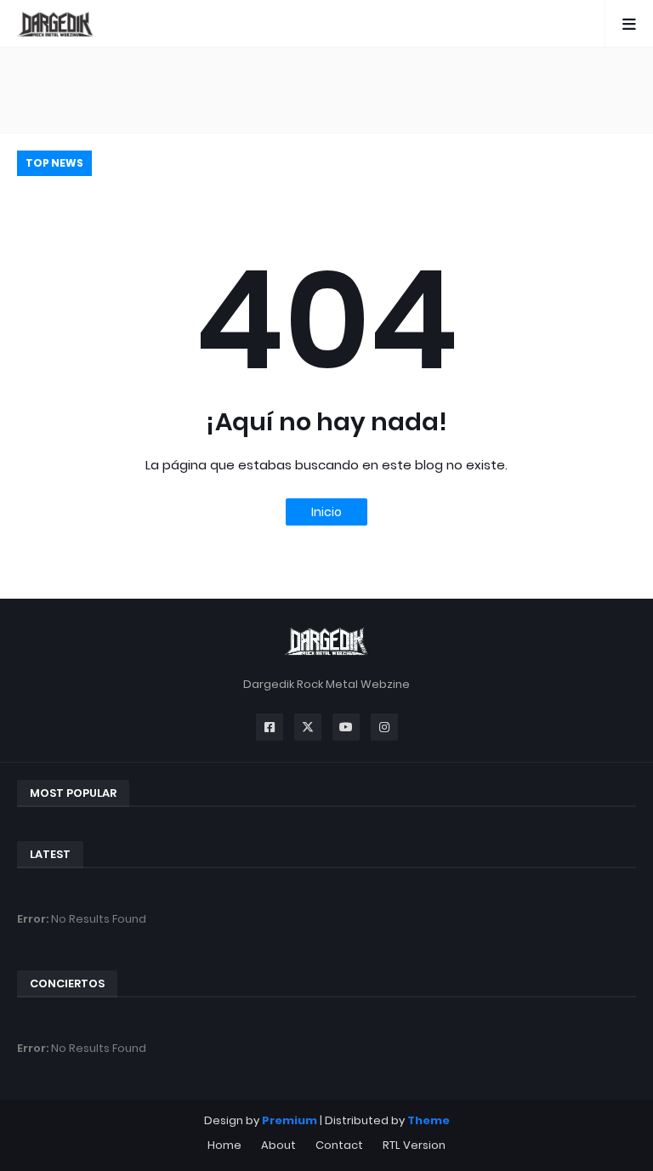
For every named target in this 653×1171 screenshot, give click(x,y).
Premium (289, 1120)
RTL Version (414, 1145)
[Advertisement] (326, 90)
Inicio (326, 511)
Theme (428, 1120)
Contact (339, 1145)
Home (224, 1145)
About (278, 1145)
